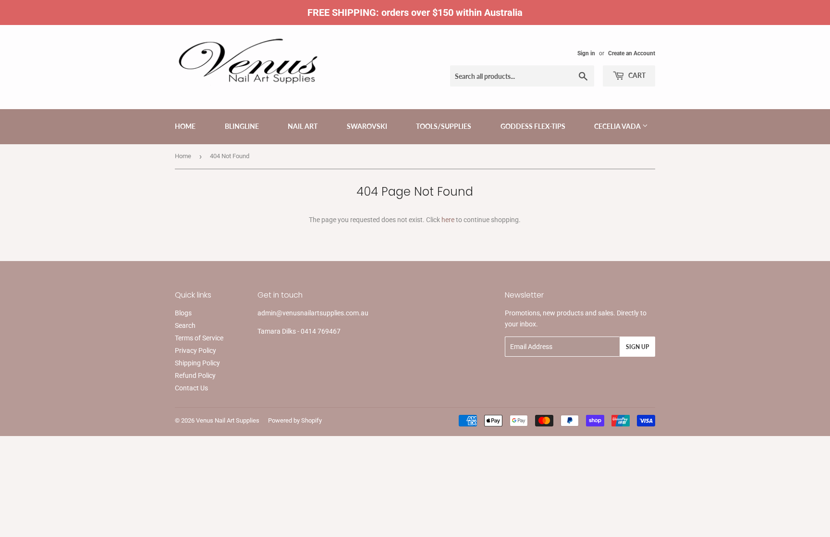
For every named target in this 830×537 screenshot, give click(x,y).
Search (185, 325)
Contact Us (191, 388)
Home (185, 126)
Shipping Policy (197, 363)
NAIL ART (302, 126)
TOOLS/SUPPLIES (443, 126)
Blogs (183, 313)
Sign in (586, 53)
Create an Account (631, 53)
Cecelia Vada (618, 126)
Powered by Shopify (295, 420)
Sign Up (637, 346)
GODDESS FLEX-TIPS (532, 126)
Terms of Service (199, 338)
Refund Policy (195, 375)
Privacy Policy (195, 350)
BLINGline (242, 126)
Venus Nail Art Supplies (227, 420)
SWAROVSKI (367, 126)
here (447, 220)
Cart (636, 75)
